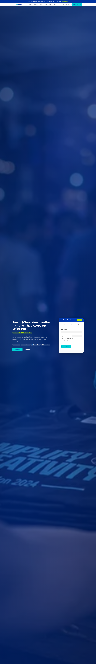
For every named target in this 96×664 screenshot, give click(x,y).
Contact (54, 4)
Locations (42, 4)
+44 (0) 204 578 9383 (67, 4)
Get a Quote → (17, 349)
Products (36, 4)
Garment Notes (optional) (67, 338)
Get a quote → (65, 1)
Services (30, 4)
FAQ (46, 4)
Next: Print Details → (65, 346)
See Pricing (27, 349)
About (50, 4)
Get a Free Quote (77, 4)
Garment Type (64, 329)
